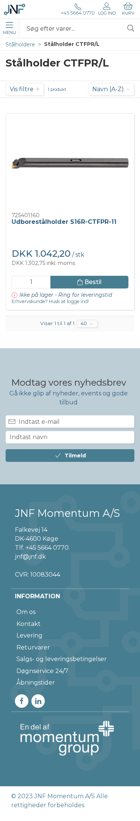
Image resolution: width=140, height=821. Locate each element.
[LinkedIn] (38, 701)
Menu (9, 32)
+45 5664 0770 (78, 13)
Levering (29, 635)
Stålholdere (20, 44)
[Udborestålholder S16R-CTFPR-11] (70, 163)
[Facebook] (21, 701)
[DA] (14, 9)
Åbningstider (35, 682)
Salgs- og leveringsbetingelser (61, 659)
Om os (25, 611)
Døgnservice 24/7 (42, 671)
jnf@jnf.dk (30, 556)
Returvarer (33, 647)
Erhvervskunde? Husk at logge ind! (50, 301)
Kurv (128, 13)
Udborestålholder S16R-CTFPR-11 (64, 221)
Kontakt (28, 623)
